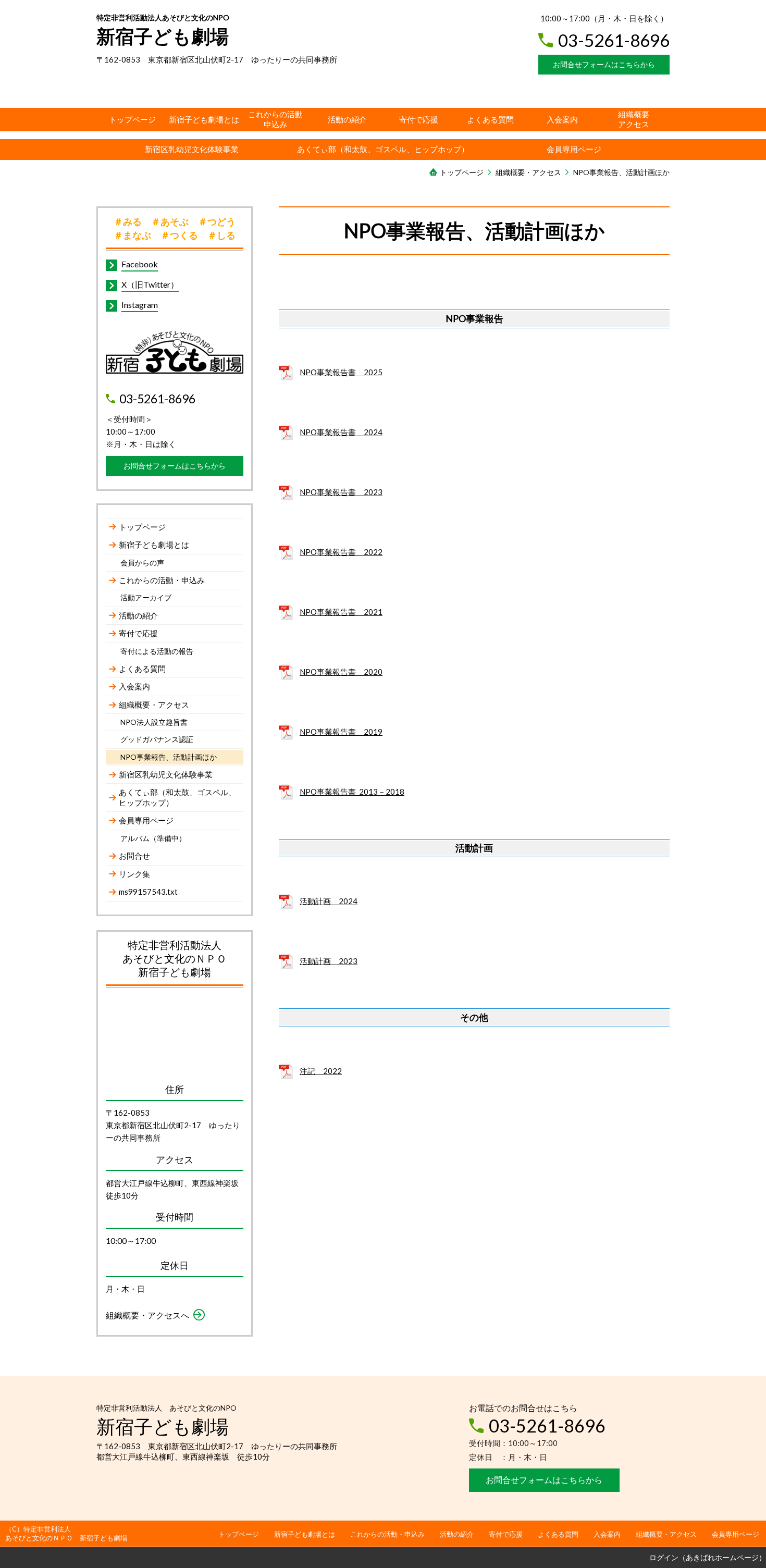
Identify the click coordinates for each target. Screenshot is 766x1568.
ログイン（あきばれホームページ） (707, 1557)
